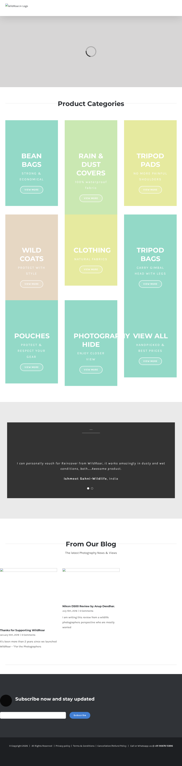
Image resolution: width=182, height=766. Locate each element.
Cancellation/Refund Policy (111, 745)
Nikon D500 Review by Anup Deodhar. (88, 606)
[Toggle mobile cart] (162, 7)
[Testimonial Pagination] (88, 488)
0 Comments (28, 635)
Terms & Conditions (84, 745)
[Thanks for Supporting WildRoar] (28, 596)
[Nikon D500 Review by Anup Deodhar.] (90, 584)
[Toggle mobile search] (168, 7)
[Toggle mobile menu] (175, 7)
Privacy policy (63, 745)
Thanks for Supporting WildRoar (22, 630)
